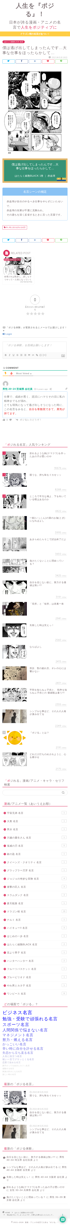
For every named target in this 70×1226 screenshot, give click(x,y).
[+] (44, 355)
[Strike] (17, 355)
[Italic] (9, 355)
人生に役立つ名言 (12, 1056)
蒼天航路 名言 (36, 903)
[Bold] (5, 355)
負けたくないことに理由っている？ (26, 1197)
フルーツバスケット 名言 (36, 969)
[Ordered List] (21, 355)
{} (41, 355)
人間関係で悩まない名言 (25, 1030)
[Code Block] (33, 355)
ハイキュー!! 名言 (36, 927)
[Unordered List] (25, 355)
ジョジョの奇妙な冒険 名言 (36, 878)
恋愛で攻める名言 (11, 1062)
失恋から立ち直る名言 (17, 1052)
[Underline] (13, 355)
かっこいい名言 (14, 1044)
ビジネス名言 (17, 1012)
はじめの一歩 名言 (36, 936)
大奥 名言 (36, 821)
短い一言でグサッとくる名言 (18, 1059)
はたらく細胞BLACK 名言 (13, 42)
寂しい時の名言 (9, 1074)
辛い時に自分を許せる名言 (16, 227)
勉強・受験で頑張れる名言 (30, 1018)
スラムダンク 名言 (36, 895)
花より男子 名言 (36, 952)
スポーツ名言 (15, 1024)
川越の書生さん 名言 (36, 837)
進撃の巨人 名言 (36, 886)
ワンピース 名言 (36, 993)
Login (8, 334)
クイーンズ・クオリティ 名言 (36, 862)
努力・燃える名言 (17, 1040)
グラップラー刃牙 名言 (36, 870)
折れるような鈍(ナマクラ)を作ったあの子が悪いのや (36, 1187)
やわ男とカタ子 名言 (36, 985)
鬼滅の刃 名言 (36, 845)
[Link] (37, 355)
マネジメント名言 (17, 1035)
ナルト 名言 (36, 919)
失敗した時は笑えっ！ (19, 1177)
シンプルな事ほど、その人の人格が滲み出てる (32, 1167)
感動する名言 (8, 1069)
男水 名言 (36, 829)
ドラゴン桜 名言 (36, 911)
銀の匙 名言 (36, 854)
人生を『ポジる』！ (35, 16)
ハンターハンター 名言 (36, 960)
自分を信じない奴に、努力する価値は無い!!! (31, 1157)
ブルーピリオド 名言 (36, 977)
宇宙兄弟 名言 (36, 813)
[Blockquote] (29, 355)
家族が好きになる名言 (12, 1071)
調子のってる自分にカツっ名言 (16, 1066)
